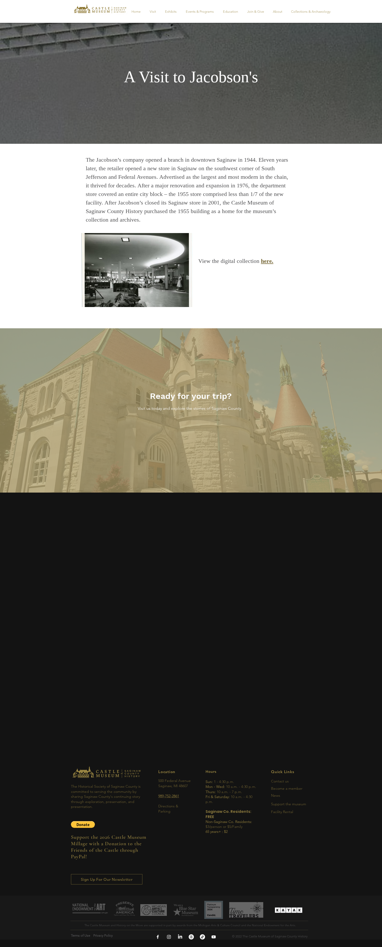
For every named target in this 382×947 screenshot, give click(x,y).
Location (166, 771)
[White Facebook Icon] (157, 936)
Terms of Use (82, 935)
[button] (83, 824)
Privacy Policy (104, 935)
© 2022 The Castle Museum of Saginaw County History (270, 936)
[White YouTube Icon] (213, 936)
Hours (211, 771)
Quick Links (282, 771)
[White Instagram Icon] (169, 936)
